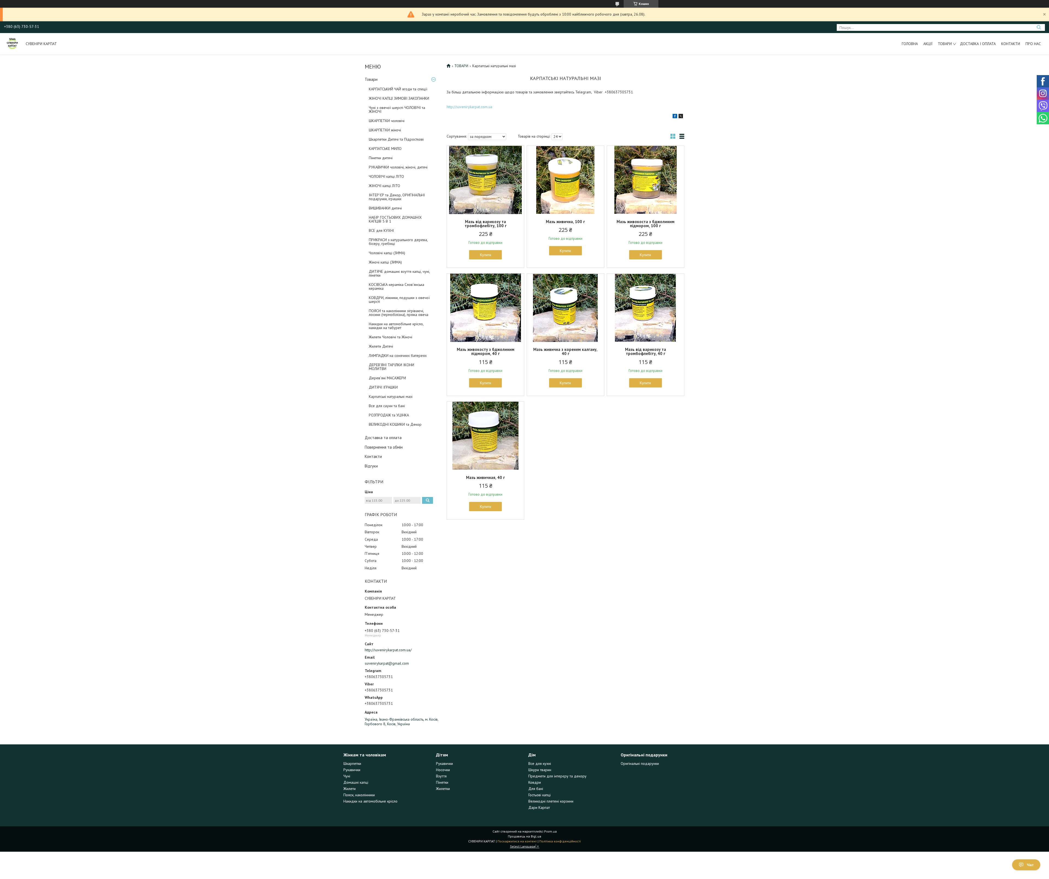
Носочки (443, 769)
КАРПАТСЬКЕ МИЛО (385, 148)
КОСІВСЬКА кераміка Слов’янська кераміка (396, 286)
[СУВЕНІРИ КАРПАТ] (12, 43)
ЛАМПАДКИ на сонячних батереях (398, 355)
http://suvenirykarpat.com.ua (469, 106)
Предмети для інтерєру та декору (557, 776)
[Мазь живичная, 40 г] (485, 436)
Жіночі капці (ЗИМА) (385, 262)
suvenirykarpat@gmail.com (387, 663)
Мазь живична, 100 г (565, 222)
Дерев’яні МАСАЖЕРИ (387, 377)
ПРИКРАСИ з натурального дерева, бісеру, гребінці (398, 241)
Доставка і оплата (978, 43)
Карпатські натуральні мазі (390, 396)
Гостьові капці (539, 794)
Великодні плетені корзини (550, 801)
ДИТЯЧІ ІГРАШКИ (383, 387)
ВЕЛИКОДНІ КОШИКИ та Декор (395, 424)
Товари (945, 43)
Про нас (1033, 43)
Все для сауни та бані (387, 405)
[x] (681, 116)
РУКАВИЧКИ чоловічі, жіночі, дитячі (398, 167)
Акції (927, 43)
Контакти (1010, 43)
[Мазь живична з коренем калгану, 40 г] (565, 308)
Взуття (441, 776)
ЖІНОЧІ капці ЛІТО (384, 185)
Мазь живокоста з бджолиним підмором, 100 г (645, 224)
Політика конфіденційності (560, 841)
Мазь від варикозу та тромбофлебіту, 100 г (485, 224)
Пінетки (442, 782)
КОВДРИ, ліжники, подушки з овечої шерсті (399, 299)
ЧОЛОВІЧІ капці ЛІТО (386, 176)
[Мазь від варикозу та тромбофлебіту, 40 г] (645, 308)
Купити (485, 254)
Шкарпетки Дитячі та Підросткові (396, 139)
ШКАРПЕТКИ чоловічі (387, 120)
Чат (1030, 865)
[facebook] (675, 116)
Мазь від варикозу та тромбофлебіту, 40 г (645, 351)
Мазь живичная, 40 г (485, 477)
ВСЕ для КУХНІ (381, 230)
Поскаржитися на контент (517, 841)
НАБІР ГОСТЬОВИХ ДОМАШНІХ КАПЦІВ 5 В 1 (395, 219)
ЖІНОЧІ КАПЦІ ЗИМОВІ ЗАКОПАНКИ (399, 98)
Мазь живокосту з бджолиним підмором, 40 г (485, 351)
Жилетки (443, 788)
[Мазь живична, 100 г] (565, 180)
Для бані (535, 788)
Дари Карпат (539, 807)
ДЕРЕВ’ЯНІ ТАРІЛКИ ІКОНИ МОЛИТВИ (391, 366)
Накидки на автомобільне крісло (370, 801)
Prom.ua (550, 831)
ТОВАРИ (461, 66)
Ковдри (534, 782)
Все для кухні (539, 763)
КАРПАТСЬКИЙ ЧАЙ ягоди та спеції (398, 89)
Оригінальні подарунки (640, 763)
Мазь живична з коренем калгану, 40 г (565, 351)
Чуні (346, 776)
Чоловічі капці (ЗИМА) (387, 252)
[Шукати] (1039, 27)
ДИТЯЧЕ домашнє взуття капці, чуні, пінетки (399, 273)
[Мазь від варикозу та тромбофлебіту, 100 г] (485, 180)
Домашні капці (355, 782)
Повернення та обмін (384, 447)
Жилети (349, 788)
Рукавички (351, 769)
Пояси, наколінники (359, 794)
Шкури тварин (539, 769)
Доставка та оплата (383, 437)
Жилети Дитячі (381, 346)
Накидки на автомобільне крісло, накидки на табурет (396, 325)
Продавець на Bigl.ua (524, 836)
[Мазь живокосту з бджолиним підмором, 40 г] (485, 308)
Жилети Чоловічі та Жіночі (390, 337)
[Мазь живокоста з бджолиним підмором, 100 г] (645, 180)
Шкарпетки (352, 763)
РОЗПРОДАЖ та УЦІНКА (389, 415)
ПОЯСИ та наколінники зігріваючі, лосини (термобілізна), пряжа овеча (398, 312)
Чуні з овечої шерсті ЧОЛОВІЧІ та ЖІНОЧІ (397, 109)
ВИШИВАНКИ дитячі (385, 208)
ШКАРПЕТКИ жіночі (385, 130)
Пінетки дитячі (381, 157)
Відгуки (371, 466)
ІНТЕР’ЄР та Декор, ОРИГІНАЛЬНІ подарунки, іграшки (397, 197)
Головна (910, 43)
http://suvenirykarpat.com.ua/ (388, 649)
